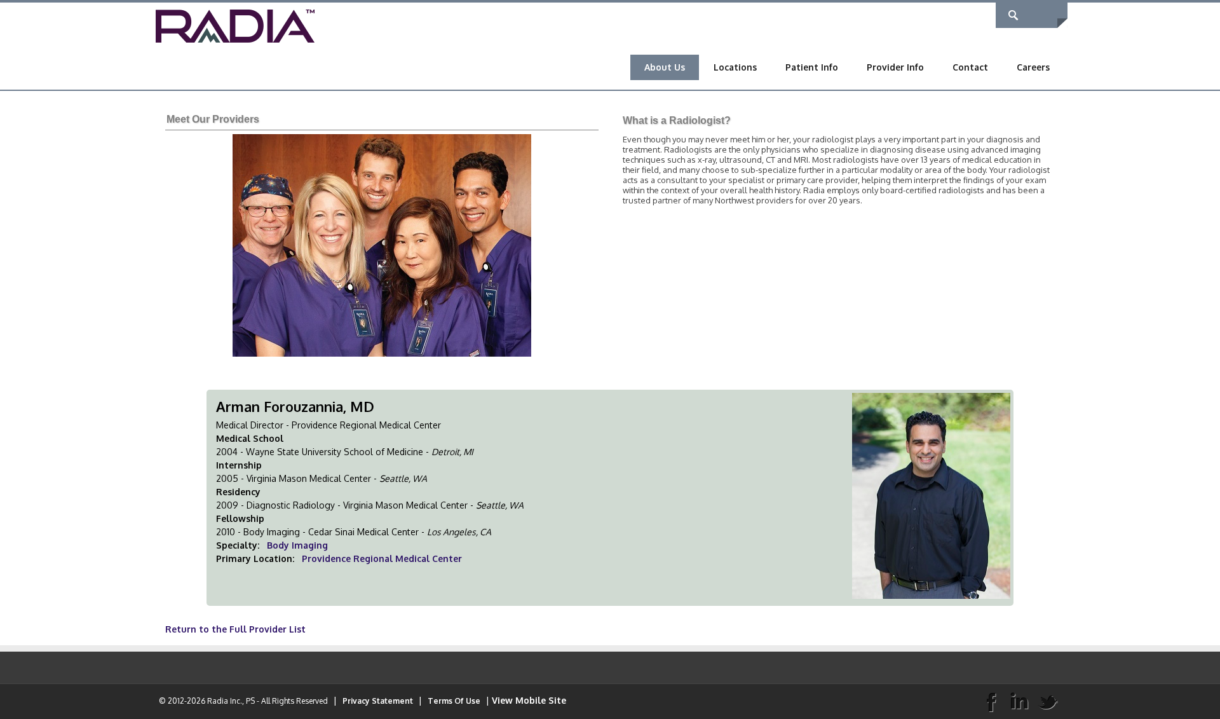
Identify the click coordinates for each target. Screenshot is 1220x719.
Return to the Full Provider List (235, 629)
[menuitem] (664, 67)
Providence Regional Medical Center (382, 558)
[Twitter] (1048, 701)
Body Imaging (297, 545)
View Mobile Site (529, 700)
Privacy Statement (377, 701)
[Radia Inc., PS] (235, 25)
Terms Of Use (454, 701)
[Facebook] (990, 701)
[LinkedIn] (1019, 701)
